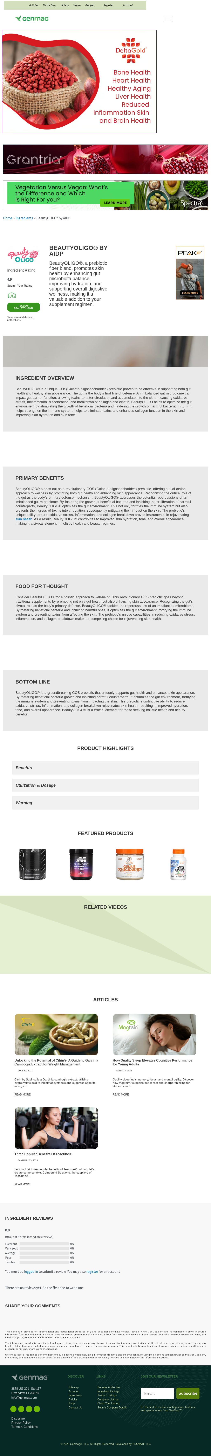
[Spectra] (105, 194)
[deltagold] (79, 81)
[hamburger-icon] (168, 19)
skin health (23, 519)
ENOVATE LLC (141, 1444)
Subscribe (187, 1393)
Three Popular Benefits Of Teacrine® (43, 1154)
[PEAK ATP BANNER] (190, 272)
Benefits (24, 767)
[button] (105, 767)
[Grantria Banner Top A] (105, 159)
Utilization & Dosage (36, 785)
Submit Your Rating (19, 285)
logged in (31, 1271)
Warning (24, 802)
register (92, 1271)
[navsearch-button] (192, 19)
